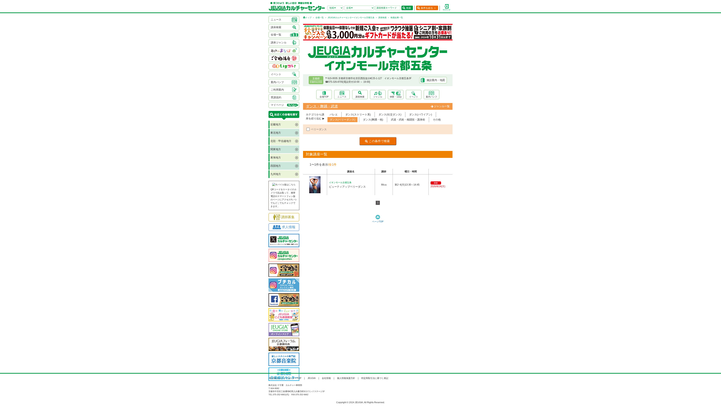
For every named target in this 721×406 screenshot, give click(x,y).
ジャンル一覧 (442, 106)
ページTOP (377, 221)
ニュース (341, 96)
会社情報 (326, 378)
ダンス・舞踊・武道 (322, 106)
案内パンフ (431, 96)
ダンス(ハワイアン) (420, 114)
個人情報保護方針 (346, 378)
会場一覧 (319, 17)
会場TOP (324, 96)
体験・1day (396, 96)
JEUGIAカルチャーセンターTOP (284, 378)
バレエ (334, 114)
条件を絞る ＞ (428, 8)
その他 (437, 119)
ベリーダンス (319, 129)
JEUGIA (312, 378)
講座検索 (382, 17)
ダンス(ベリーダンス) (342, 119)
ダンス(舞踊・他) (373, 119)
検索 (408, 8)
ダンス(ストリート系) (358, 114)
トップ (308, 17)
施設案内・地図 (436, 80)
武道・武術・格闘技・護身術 (408, 119)
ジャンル (377, 96)
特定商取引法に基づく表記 (374, 378)
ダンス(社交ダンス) (390, 114)
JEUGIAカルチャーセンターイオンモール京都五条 (351, 17)
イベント (413, 96)
